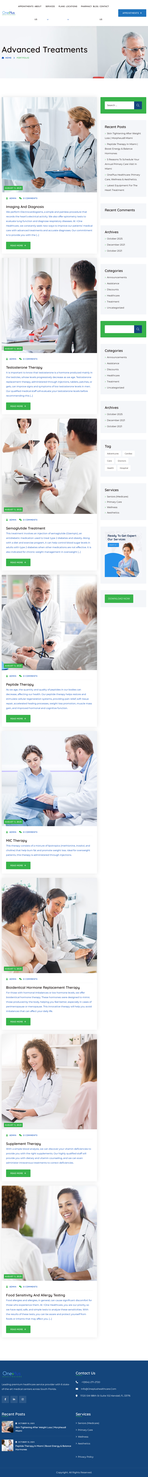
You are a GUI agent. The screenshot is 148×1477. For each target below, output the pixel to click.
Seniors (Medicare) (117, 496)
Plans (62, 6)
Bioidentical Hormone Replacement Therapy (43, 987)
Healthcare (113, 295)
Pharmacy (86, 6)
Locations (71, 6)
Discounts (113, 289)
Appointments (25, 6)
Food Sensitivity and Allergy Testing (35, 1295)
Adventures (113, 453)
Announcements (117, 277)
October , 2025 (26, 1423)
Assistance (113, 283)
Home (8, 58)
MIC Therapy (16, 840)
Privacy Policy (86, 1456)
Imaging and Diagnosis (25, 206)
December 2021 (116, 244)
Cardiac (128, 453)
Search (138, 329)
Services (50, 6)
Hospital (124, 468)
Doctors (122, 461)
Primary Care (114, 502)
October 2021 (114, 250)
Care (109, 461)
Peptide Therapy (20, 684)
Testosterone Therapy (24, 367)
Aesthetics (113, 512)
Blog (95, 6)
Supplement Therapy (23, 1143)
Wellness (112, 507)
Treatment (113, 301)
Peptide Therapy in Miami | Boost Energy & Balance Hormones (121, 149)
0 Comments (30, 198)
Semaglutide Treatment (25, 528)
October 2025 (115, 238)
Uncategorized (115, 307)
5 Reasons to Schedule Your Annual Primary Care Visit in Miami (122, 164)
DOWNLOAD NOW (119, 598)
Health (110, 468)
